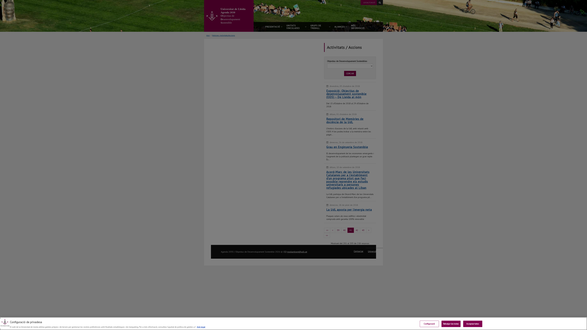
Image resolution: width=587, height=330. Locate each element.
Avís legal (201, 327)
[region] (293, 323)
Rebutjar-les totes (451, 323)
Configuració (429, 323)
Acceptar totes (472, 323)
